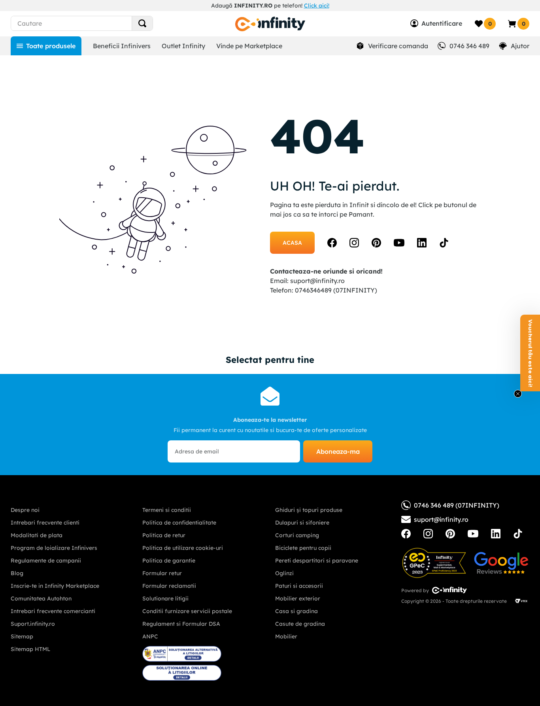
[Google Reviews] (501, 563)
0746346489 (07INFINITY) (336, 290)
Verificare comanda (398, 46)
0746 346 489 (469, 46)
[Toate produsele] (46, 45)
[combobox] (96, 23)
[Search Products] (142, 23)
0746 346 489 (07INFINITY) (456, 505)
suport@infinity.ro (317, 281)
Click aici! (316, 5)
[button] (530, 353)
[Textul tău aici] (406, 533)
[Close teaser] (518, 394)
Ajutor (520, 46)
